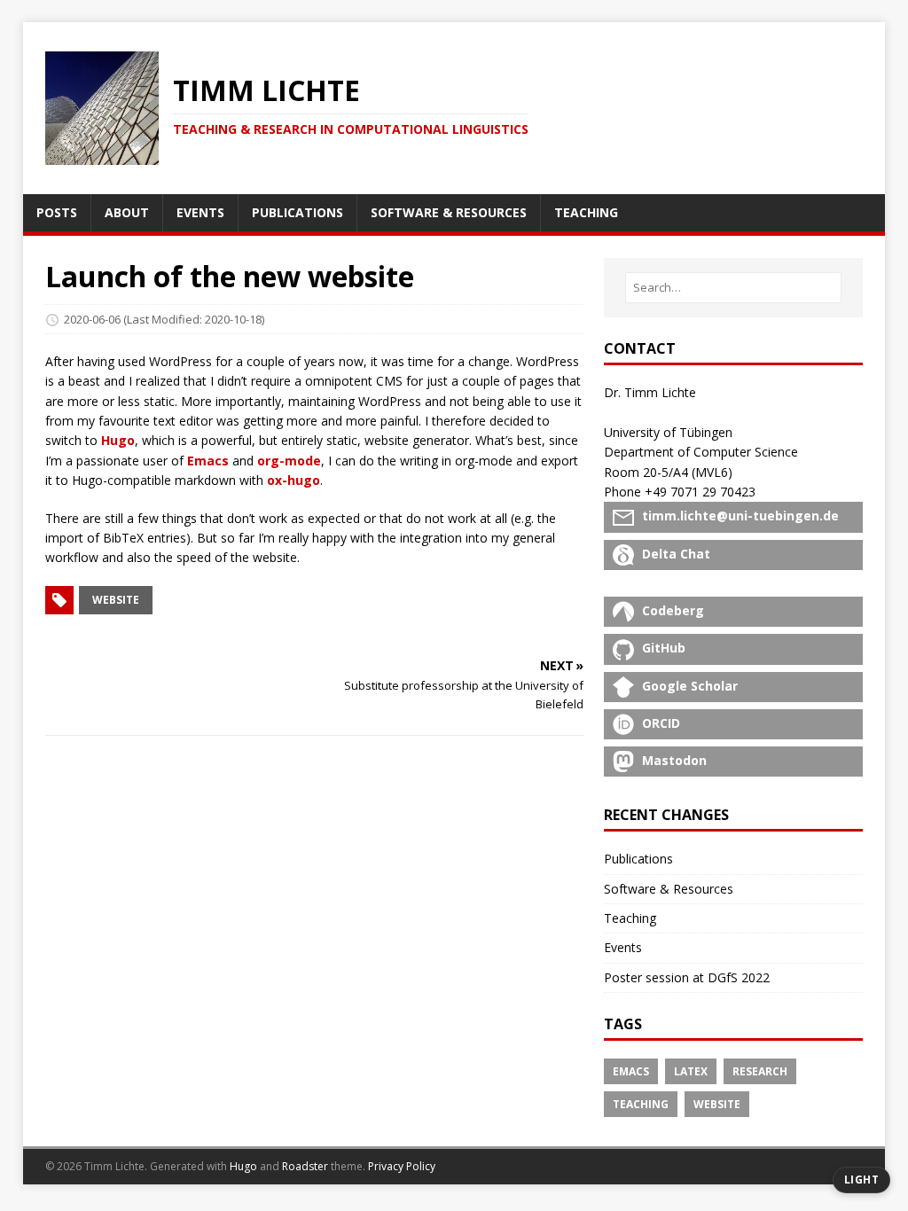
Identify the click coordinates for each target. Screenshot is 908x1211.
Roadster (305, 1166)
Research (759, 1071)
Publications (638, 858)
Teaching (630, 918)
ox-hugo (293, 480)
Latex (691, 1071)
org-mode (289, 460)
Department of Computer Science (701, 451)
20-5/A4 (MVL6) (687, 472)
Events (623, 947)
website (115, 599)
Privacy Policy (401, 1166)
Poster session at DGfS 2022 (687, 977)
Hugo (118, 440)
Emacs (208, 460)
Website (716, 1104)
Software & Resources (668, 888)
